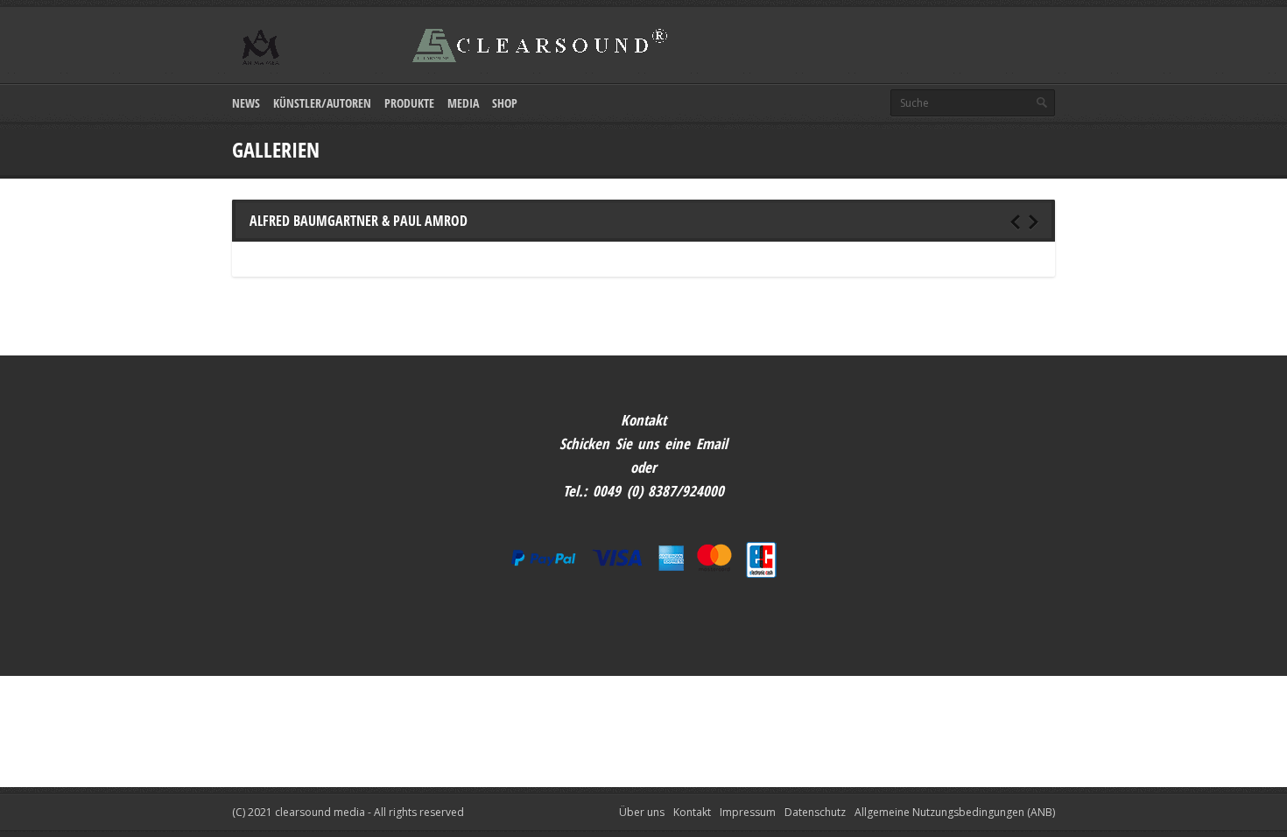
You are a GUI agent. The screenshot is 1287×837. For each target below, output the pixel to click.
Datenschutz (815, 812)
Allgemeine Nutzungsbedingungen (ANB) (954, 812)
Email (712, 443)
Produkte (409, 103)
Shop (504, 103)
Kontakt (692, 812)
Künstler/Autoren (322, 103)
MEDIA (463, 103)
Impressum (748, 812)
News (246, 103)
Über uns (642, 812)
